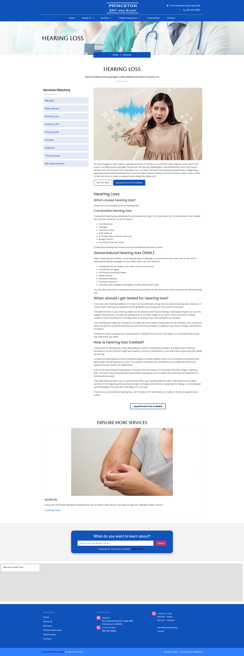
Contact (171, 18)
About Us (86, 18)
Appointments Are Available (129, 182)
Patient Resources (128, 18)
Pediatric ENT (52, 124)
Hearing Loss (52, 116)
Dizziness (50, 147)
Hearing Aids (52, 132)
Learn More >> (138, 549)
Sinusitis (49, 140)
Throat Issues (52, 155)
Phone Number (109, 627)
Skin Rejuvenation (54, 163)
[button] (43, 472)
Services (105, 18)
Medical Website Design (53, 651)
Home (72, 18)
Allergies (49, 100)
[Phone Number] (98, 627)
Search (161, 543)
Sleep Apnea (52, 108)
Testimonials (153, 18)
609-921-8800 (103, 182)
